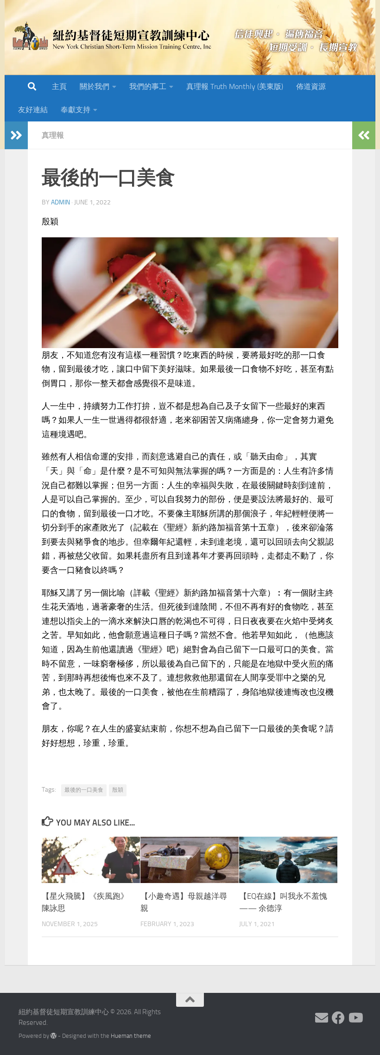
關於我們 (94, 86)
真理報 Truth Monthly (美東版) (234, 86)
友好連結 (33, 109)
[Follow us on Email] (321, 1017)
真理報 (53, 135)
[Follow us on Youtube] (354, 1017)
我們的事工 (147, 86)
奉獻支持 (75, 109)
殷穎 (117, 790)
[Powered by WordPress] (54, 1036)
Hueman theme (131, 1035)
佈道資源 (311, 86)
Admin (60, 202)
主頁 (59, 86)
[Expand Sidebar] (16, 135)
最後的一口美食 (83, 790)
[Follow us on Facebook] (338, 1017)
